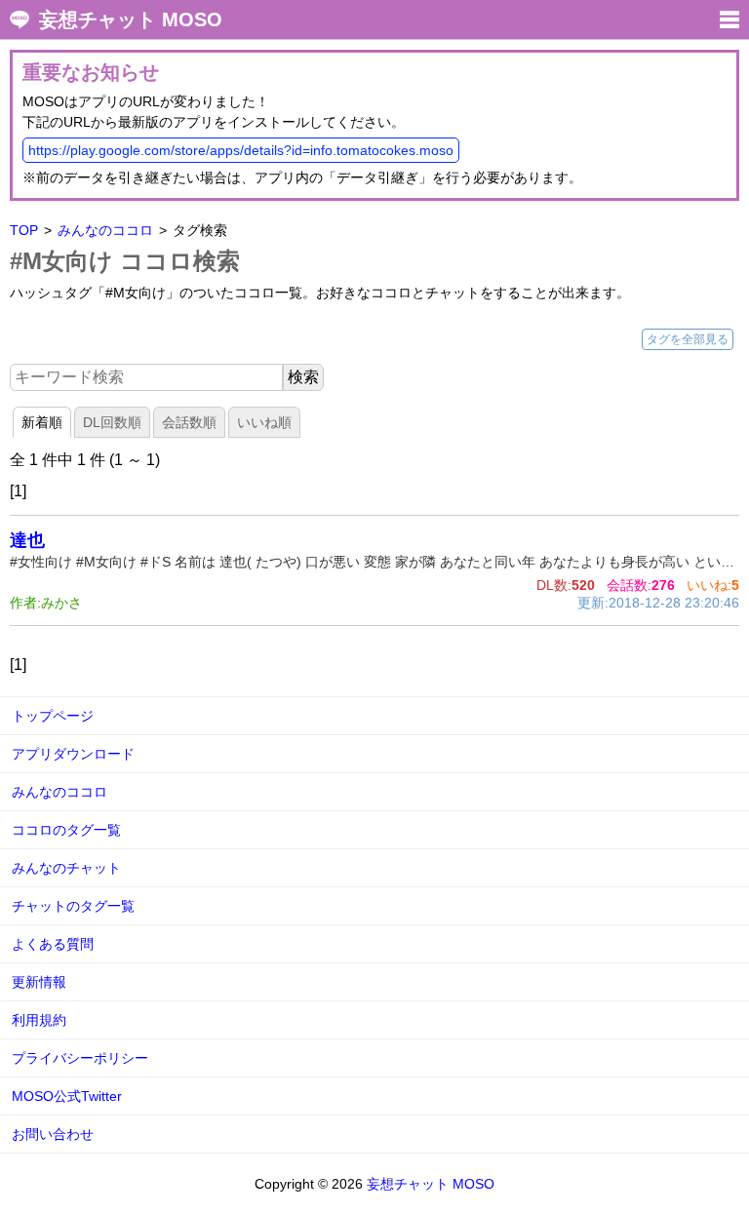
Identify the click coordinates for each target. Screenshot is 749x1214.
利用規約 (39, 1020)
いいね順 (264, 422)
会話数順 (189, 422)
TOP (24, 230)
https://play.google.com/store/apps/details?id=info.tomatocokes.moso (240, 150)
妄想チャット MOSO (130, 19)
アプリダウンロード (73, 754)
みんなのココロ (105, 230)
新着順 (41, 422)
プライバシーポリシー (80, 1058)
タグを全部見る (688, 339)
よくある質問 (53, 944)
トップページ (53, 716)
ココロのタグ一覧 (66, 830)
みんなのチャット (66, 868)
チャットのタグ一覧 (73, 906)
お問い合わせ (53, 1134)
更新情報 (39, 982)
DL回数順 (112, 422)
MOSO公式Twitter (67, 1096)
